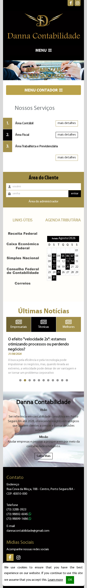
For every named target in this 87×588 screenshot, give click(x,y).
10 (54, 261)
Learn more (55, 580)
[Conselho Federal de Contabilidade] (22, 270)
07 (72, 256)
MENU (41, 50)
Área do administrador (43, 201)
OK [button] (70, 580)
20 (67, 266)
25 (58, 272)
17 (54, 266)
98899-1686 (17, 519)
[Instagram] (77, 3)
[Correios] (22, 283)
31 (54, 277)
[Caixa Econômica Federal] (22, 245)
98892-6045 (17, 514)
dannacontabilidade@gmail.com (27, 530)
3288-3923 (16, 509)
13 (67, 261)
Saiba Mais (44, 456)
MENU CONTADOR (41, 90)
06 (67, 256)
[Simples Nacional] (22, 258)
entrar (74, 193)
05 (63, 256)
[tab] (42, 123)
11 (20, 380)
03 (54, 256)
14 (72, 261)
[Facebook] (71, 3)
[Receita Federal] (22, 233)
